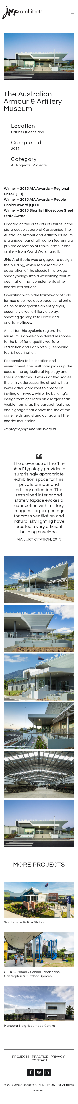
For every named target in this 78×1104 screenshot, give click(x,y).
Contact (39, 1060)
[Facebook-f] (30, 1072)
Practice (40, 1056)
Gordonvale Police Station (24, 922)
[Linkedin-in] (47, 1072)
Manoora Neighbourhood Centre (29, 1025)
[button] (72, 12)
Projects (21, 1056)
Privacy (58, 1056)
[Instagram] (39, 1072)
